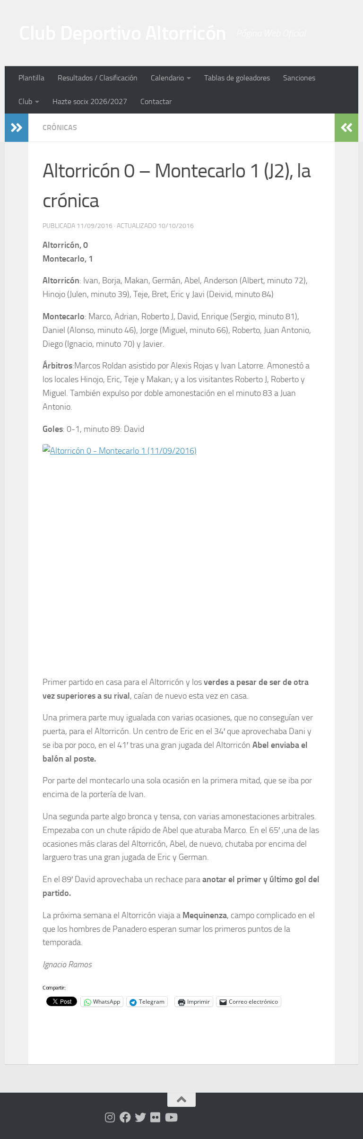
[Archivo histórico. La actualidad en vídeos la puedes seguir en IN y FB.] (170, 1117)
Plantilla (31, 77)
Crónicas (60, 127)
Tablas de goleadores (237, 77)
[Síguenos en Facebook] (125, 1117)
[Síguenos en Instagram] (110, 1117)
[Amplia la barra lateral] (16, 128)
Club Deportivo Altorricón (122, 33)
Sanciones (299, 77)
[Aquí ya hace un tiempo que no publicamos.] (140, 1117)
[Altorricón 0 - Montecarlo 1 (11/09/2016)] (181, 555)
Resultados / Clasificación (98, 77)
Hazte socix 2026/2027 (89, 101)
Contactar (156, 101)
